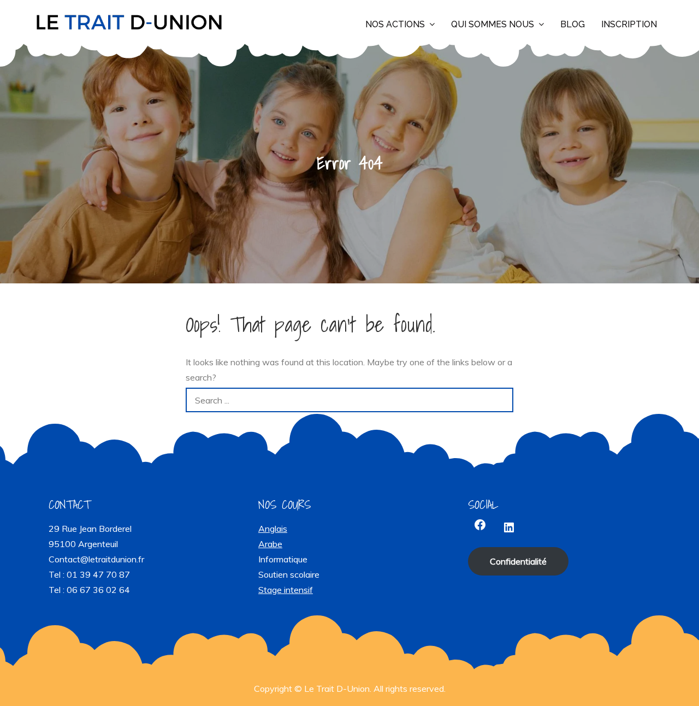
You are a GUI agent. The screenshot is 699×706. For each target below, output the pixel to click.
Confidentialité (518, 561)
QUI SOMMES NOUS (492, 24)
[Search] (501, 400)
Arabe (270, 543)
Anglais (272, 528)
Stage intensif (285, 589)
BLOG (572, 24)
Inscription (629, 24)
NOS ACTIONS (395, 24)
